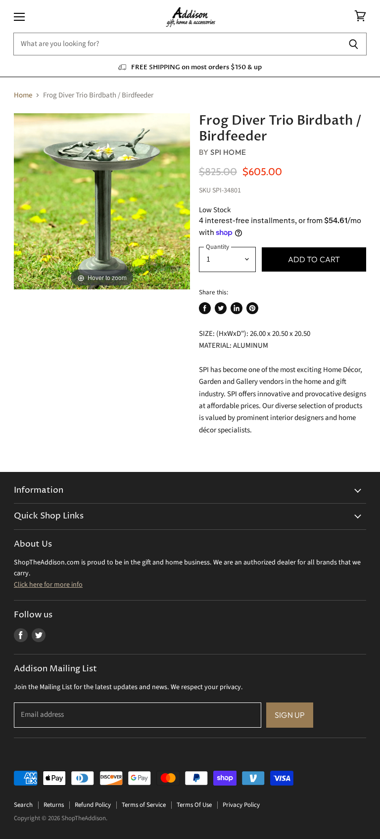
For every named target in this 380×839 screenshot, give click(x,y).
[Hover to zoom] (102, 201)
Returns (54, 804)
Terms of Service (144, 804)
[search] (176, 44)
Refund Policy (93, 804)
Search (23, 804)
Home (23, 95)
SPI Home (228, 152)
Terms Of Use (194, 804)
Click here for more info (48, 585)
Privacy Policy (241, 804)
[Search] (353, 44)
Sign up (290, 715)
